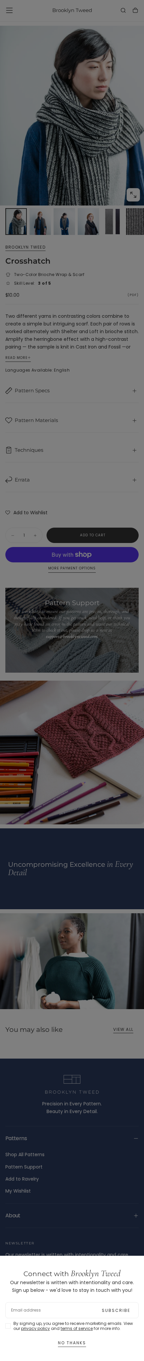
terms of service (77, 1328)
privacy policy (35, 1328)
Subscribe (116, 1310)
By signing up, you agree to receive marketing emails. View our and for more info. (73, 1326)
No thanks (72, 1343)
